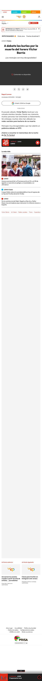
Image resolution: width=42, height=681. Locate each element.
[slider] (21, 673)
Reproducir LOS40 (38, 143)
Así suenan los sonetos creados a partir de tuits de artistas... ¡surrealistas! (11, 578)
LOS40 (5, 12)
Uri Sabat (14, 212)
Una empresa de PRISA (21, 638)
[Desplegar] (21, 671)
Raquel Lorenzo (6, 94)
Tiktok (13, 592)
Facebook (14, 89)
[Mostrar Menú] (3, 17)
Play (39, 677)
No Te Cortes (9, 135)
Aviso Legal (9, 628)
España (4, 23)
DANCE (24, 12)
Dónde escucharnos (27, 632)
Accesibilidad (18, 628)
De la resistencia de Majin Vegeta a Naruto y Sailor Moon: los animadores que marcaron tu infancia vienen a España (21, 203)
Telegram (27, 89)
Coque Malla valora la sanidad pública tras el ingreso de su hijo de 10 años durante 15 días (21, 193)
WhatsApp (23, 89)
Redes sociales (22, 212)
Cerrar (39, 29)
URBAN (34, 12)
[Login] (39, 17)
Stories (32, 592)
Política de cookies (13, 630)
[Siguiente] (39, 36)
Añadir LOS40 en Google (22, 103)
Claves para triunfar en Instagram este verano (30, 578)
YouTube (17, 592)
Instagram (9, 592)
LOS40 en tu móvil (14, 632)
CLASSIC (15, 12)
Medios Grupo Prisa (21, 643)
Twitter (19, 89)
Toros (30, 212)
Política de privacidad (30, 628)
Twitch (28, 592)
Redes (9, 41)
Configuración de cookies (27, 630)
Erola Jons (21, 36)
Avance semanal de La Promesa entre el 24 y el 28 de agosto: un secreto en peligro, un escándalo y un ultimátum (20, 183)
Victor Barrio (5, 212)
